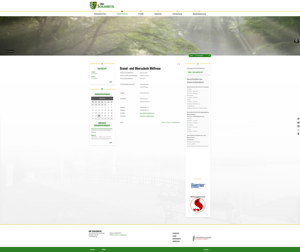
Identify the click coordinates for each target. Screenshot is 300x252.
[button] (111, 98)
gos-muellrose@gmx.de (147, 113)
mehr (110, 81)
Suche (191, 55)
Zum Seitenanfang (175, 122)
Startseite (176, 233)
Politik (141, 14)
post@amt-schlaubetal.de (120, 235)
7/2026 (93, 72)
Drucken (168, 122)
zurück (121, 122)
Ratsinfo (158, 14)
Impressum (176, 241)
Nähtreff (93, 135)
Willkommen (122, 14)
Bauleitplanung (199, 14)
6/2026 (93, 76)
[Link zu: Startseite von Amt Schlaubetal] (101, 6)
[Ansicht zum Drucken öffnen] (179, 64)
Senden (163, 122)
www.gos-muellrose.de (147, 116)
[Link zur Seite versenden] (177, 64)
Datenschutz (177, 238)
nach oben (206, 249)
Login (174, 236)
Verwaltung (177, 14)
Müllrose (93, 132)
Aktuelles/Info (100, 14)
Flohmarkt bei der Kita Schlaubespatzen (101, 128)
